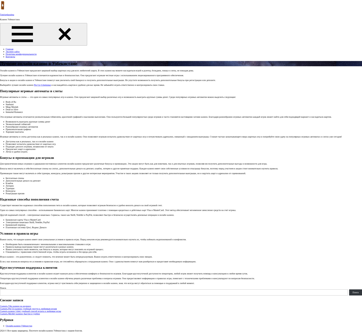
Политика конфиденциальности (21, 54)
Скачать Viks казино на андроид (15, 306)
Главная (9, 49)
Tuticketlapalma (7, 14)
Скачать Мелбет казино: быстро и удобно (20, 314)
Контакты (10, 56)
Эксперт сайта (13, 51)
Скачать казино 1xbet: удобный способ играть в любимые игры (30, 311)
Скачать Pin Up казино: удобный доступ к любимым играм (28, 309)
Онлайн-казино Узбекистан (19, 326)
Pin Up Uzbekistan (42, 85)
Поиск (3, 288)
